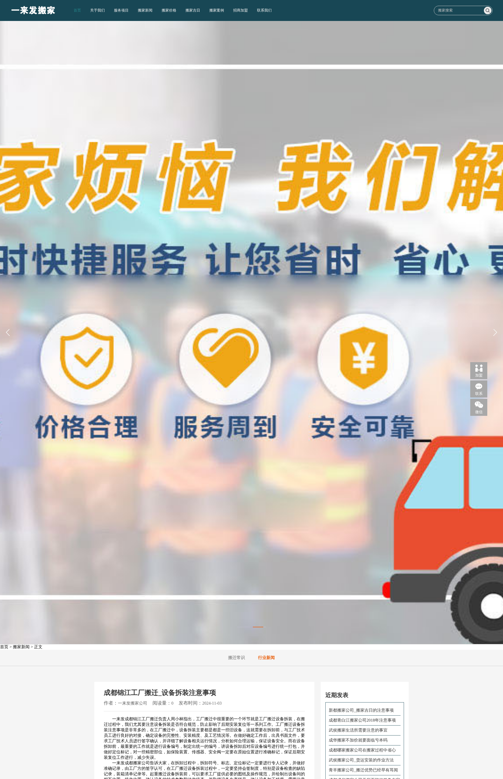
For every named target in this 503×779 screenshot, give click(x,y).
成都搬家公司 (137, 763)
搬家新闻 (145, 10)
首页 (77, 10)
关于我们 (97, 10)
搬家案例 (216, 10)
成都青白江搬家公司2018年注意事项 (362, 720)
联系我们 (264, 10)
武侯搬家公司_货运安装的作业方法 (361, 760)
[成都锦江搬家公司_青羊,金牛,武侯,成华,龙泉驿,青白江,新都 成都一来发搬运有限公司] (33, 10)
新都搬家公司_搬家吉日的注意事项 (361, 710)
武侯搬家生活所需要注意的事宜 (358, 730)
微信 (479, 412)
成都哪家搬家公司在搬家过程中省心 (362, 750)
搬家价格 (169, 10)
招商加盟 (240, 10)
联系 (479, 393)
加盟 (479, 375)
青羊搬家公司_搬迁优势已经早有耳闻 (363, 770)
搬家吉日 (192, 10)
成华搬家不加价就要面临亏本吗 (358, 740)
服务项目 (121, 10)
